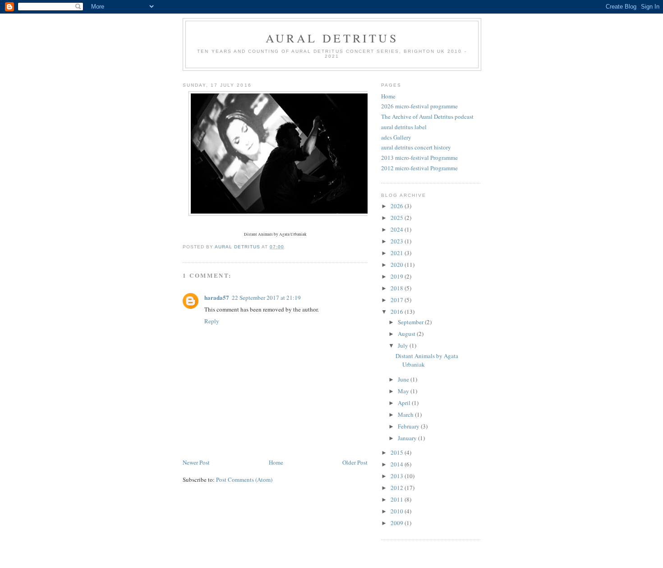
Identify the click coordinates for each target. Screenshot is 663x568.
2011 (398, 499)
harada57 (216, 297)
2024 (398, 229)
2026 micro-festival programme (419, 106)
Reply (211, 321)
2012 (398, 488)
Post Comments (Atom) (244, 479)
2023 (398, 241)
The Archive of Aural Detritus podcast (427, 116)
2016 (398, 311)
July (404, 345)
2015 (398, 452)
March (406, 414)
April (405, 403)
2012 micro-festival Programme (419, 168)
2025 (398, 218)
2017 (398, 300)
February (409, 426)
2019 (398, 276)
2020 (398, 265)
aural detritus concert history (416, 147)
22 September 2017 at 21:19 (266, 297)
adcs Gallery (396, 137)
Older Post (355, 462)
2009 (398, 523)
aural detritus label (404, 127)
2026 (398, 206)
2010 (398, 511)
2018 (398, 288)
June (404, 379)
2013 (398, 476)
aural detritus (332, 38)
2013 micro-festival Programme (419, 158)
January (408, 438)
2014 (398, 464)
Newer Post (196, 462)
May (404, 391)
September (411, 322)
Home (276, 462)
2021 (398, 253)
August (407, 334)
